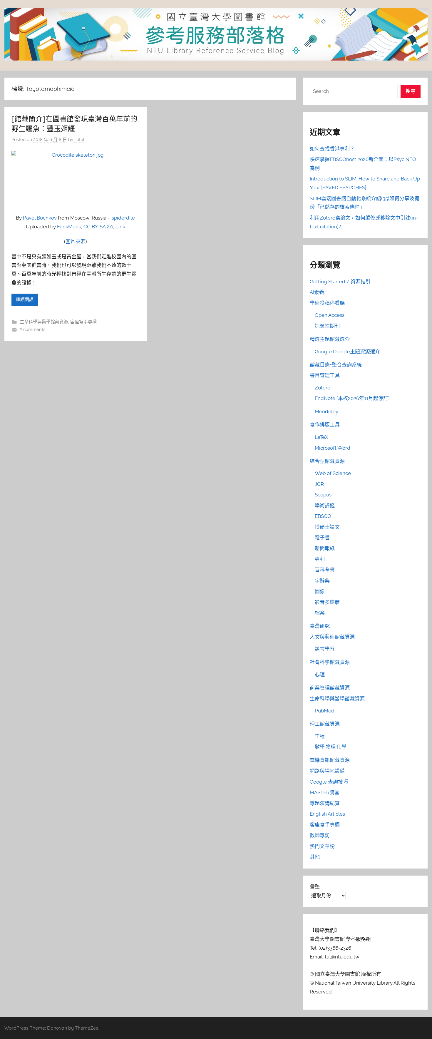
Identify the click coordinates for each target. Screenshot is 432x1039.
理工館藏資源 (325, 724)
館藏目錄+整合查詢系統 (336, 365)
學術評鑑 (325, 505)
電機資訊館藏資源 (330, 760)
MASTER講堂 (324, 792)
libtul (79, 139)
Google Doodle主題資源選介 (347, 351)
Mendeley (326, 411)
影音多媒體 (327, 602)
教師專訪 (320, 835)
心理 (320, 674)
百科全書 (325, 570)
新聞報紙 (325, 548)
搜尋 (411, 91)
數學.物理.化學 (330, 747)
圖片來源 (76, 242)
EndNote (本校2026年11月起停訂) (352, 398)
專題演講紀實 (325, 803)
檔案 (320, 613)
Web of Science (333, 473)
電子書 (322, 538)
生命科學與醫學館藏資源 (44, 321)
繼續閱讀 (25, 299)
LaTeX (321, 437)
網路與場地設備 (327, 771)
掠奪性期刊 (327, 326)
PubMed (324, 711)
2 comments (32, 329)
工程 (320, 736)
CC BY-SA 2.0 (98, 227)
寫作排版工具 (325, 425)
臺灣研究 (320, 626)
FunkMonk (69, 227)
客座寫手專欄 (83, 321)
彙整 (315, 887)
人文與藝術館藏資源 (332, 637)
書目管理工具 (325, 375)
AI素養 (317, 292)
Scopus (323, 495)
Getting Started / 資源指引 (340, 282)
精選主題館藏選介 (330, 339)
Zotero (322, 388)
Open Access (329, 315)
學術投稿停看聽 (327, 303)
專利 (320, 559)
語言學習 (325, 649)
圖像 (320, 591)
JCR (319, 484)
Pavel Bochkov (40, 218)
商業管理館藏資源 (330, 688)
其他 (315, 857)
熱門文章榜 (322, 846)
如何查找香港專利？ (332, 149)
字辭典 (322, 581)
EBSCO (323, 516)
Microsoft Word (332, 448)
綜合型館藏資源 (327, 461)
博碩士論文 (327, 527)
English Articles (327, 814)
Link (120, 227)
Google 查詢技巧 (329, 782)
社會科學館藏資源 (330, 662)
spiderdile (123, 218)
